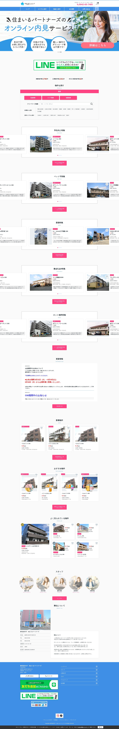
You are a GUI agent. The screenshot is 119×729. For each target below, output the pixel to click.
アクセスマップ (64, 679)
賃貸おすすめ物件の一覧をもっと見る (59, 507)
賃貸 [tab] (59, 91)
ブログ (62, 676)
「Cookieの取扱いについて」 (82, 727)
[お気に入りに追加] (49, 138)
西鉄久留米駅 (40, 109)
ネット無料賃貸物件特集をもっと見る (59, 348)
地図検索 (68, 97)
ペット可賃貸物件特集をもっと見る (59, 209)
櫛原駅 (69, 109)
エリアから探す (42, 9)
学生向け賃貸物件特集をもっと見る (59, 163)
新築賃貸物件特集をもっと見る (59, 255)
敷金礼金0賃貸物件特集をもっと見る (59, 301)
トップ (27, 9)
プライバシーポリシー (64, 719)
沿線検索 (32, 97)
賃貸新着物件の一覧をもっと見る (59, 457)
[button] (57, 155)
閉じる (100, 727)
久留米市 (39, 115)
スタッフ (63, 669)
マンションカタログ (48, 719)
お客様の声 (63, 673)
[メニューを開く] (96, 9)
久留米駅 (83, 109)
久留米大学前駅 (48, 109)
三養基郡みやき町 (61, 115)
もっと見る (59, 598)
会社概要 (71, 9)
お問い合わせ (86, 9)
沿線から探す (57, 9)
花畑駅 (60, 109)
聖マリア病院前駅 (76, 109)
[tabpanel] (59, 31)
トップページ (64, 666)
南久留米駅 (55, 109)
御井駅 (64, 109)
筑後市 (67, 115)
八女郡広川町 (46, 115)
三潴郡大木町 (53, 115)
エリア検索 (51, 97)
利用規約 (56, 719)
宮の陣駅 (39, 111)
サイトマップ (73, 719)
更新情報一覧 (59, 406)
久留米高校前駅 (89, 109)
